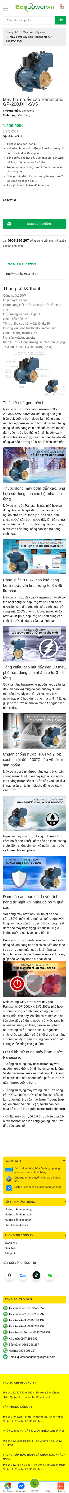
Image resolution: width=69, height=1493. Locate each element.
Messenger (21, 1491)
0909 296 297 (18, 240)
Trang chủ (11, 1242)
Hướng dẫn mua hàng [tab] (22, 274)
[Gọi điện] (34, 1484)
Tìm (60, 20)
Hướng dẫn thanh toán (18, 1214)
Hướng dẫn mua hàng (18, 1209)
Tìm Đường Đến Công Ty (8, 1491)
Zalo (48, 1491)
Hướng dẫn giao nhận (18, 1219)
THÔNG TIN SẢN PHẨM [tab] (21, 263)
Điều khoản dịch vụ (16, 1225)
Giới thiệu (10, 1248)
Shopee (61, 1491)
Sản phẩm (11, 1253)
